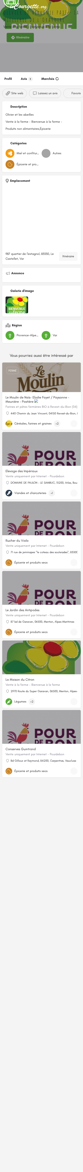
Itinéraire (68, 256)
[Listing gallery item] (17, 305)
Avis (26, 79)
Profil (8, 79)
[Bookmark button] (73, 423)
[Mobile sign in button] (78, 6)
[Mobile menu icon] (4, 7)
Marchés (47, 79)
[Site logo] (29, 6)
